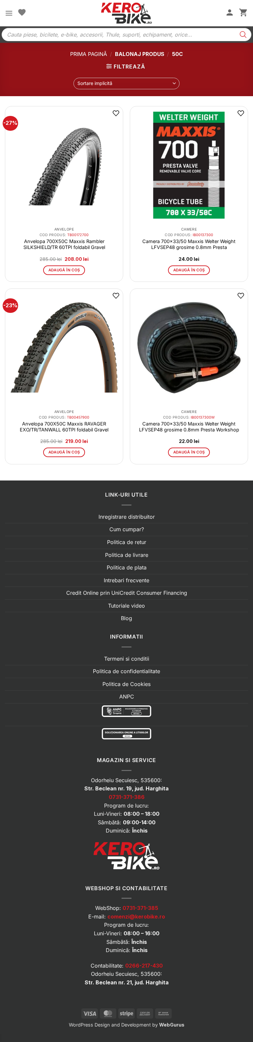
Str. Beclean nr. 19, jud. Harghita (126, 788)
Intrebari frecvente (126, 580)
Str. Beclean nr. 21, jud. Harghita (127, 982)
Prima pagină (88, 54)
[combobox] (126, 83)
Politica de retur (126, 542)
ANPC (126, 696)
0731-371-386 (127, 797)
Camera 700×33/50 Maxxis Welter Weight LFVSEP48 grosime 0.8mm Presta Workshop (189, 426)
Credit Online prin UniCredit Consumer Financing (126, 593)
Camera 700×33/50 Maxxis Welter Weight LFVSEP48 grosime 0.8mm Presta (189, 244)
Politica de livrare (126, 555)
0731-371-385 (140, 908)
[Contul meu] (229, 13)
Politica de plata (127, 567)
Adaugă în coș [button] (64, 270)
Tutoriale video (126, 605)
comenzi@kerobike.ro (136, 916)
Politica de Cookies (126, 684)
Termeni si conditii (126, 658)
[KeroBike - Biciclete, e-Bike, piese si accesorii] (126, 13)
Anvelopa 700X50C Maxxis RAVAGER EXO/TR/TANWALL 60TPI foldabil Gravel (64, 426)
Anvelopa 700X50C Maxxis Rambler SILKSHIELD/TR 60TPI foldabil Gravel (64, 244)
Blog (126, 618)
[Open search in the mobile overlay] (126, 34)
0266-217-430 (144, 965)
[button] (9, 13)
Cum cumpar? (126, 529)
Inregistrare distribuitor (126, 516)
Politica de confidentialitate (126, 671)
